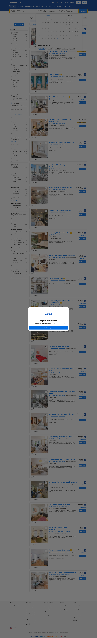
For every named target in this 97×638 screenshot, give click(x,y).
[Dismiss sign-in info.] (67, 309)
